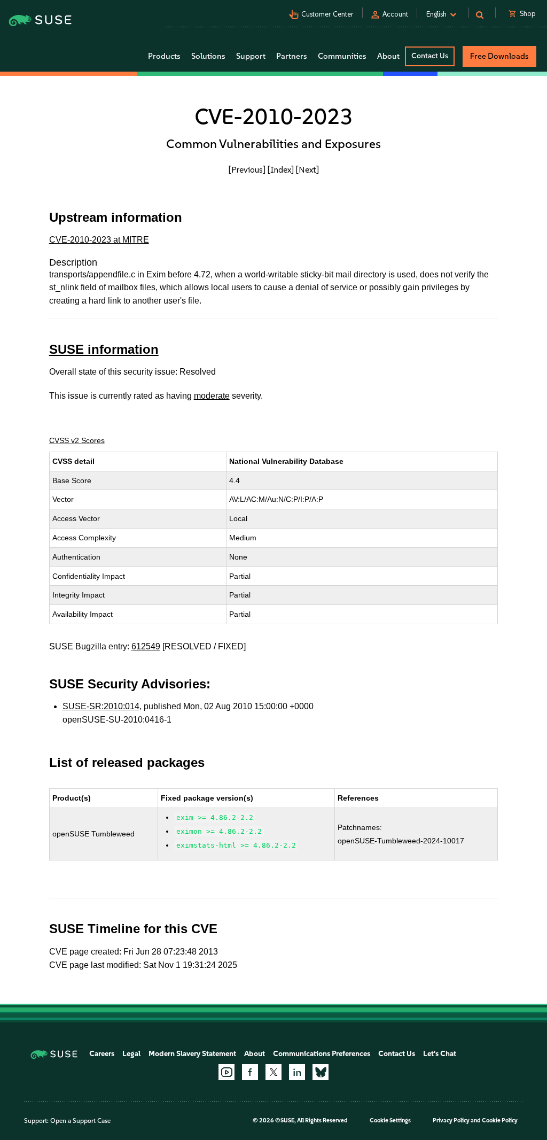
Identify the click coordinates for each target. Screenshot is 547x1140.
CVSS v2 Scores (77, 440)
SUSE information (104, 349)
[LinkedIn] (297, 1072)
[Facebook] (250, 1072)
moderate (212, 395)
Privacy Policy (451, 1120)
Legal (131, 1053)
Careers (101, 1053)
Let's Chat (439, 1053)
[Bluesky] (320, 1072)
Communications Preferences (321, 1053)
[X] (273, 1072)
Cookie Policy (500, 1120)
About (254, 1053)
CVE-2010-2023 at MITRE (99, 239)
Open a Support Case (80, 1121)
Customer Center (327, 14)
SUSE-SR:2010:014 (100, 706)
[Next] (307, 170)
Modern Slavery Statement (192, 1053)
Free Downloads (499, 56)
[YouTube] (226, 1072)
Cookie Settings (390, 1120)
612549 (145, 646)
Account (395, 14)
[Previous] (247, 170)
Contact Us (429, 55)
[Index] (281, 170)
